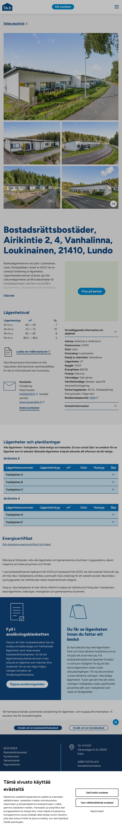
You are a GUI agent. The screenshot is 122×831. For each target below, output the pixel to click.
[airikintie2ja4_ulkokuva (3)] (61, 76)
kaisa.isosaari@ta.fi (35, 402)
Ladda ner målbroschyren (32, 352)
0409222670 (29, 394)
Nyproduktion (12, 764)
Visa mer (9, 295)
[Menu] (117, 6)
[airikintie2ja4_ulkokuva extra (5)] (32, 143)
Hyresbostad (11, 756)
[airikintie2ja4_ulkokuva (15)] (32, 187)
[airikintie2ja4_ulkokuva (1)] (90, 187)
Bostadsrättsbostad (15, 752)
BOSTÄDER (10, 748)
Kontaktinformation (89, 765)
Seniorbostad (11, 760)
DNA (94, 397)
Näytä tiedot (97, 811)
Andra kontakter (29, 407)
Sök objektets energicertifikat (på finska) (26, 544)
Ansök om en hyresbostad (88, 727)
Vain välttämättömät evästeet (97, 802)
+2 (113, 203)
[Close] (115, 722)
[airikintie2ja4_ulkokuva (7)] (90, 143)
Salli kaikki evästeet (97, 792)
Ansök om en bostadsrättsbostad (38, 727)
